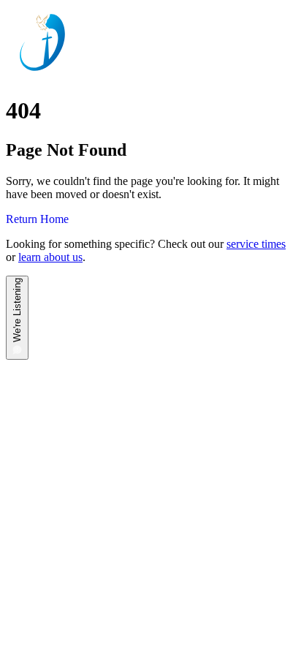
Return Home (37, 219)
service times (256, 244)
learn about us (50, 257)
